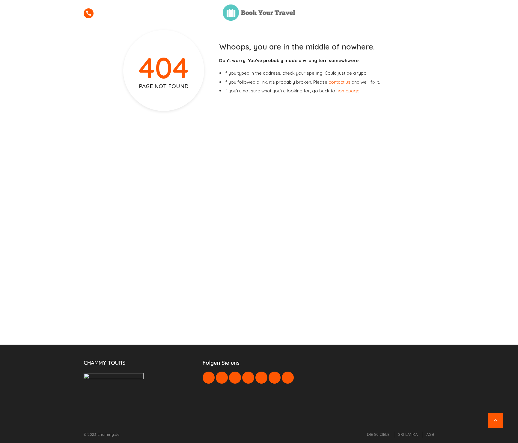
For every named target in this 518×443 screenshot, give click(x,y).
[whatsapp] (261, 378)
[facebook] (209, 378)
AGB (430, 434)
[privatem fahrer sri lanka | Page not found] (259, 12)
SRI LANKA (408, 434)
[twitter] (222, 378)
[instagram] (275, 378)
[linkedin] (235, 378)
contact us (339, 82)
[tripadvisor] (288, 378)
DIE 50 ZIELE (378, 434)
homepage (347, 91)
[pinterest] (248, 378)
